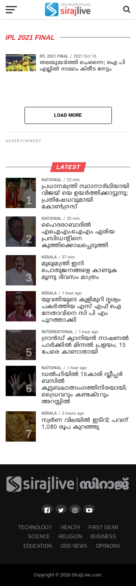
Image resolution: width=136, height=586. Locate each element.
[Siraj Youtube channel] (89, 509)
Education (37, 546)
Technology (35, 527)
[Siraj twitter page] (61, 509)
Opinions (108, 546)
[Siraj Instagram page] (75, 509)
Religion (70, 536)
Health (70, 527)
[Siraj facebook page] (47, 509)
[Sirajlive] (68, 491)
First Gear (103, 527)
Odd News (73, 546)
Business (103, 536)
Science (39, 536)
